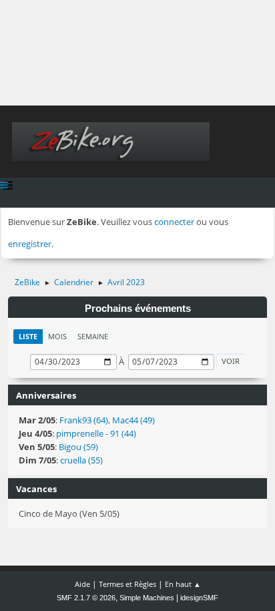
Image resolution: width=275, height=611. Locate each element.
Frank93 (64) (83, 420)
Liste (28, 336)
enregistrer (29, 244)
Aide (82, 584)
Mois (57, 336)
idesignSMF (199, 598)
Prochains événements (138, 308)
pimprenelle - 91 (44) (96, 433)
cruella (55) (81, 460)
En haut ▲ (183, 584)
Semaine (92, 336)
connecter (174, 222)
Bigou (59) (78, 447)
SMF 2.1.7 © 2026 (86, 598)
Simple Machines (146, 598)
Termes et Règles (127, 584)
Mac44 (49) (133, 420)
